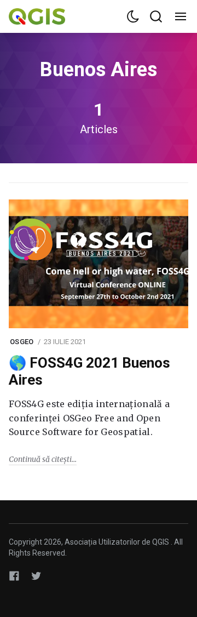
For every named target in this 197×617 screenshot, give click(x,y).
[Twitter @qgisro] (36, 575)
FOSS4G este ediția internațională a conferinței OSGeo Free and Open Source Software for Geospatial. (89, 417)
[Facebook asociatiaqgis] (14, 575)
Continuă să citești (40, 459)
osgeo (21, 342)
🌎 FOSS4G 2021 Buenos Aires (89, 371)
